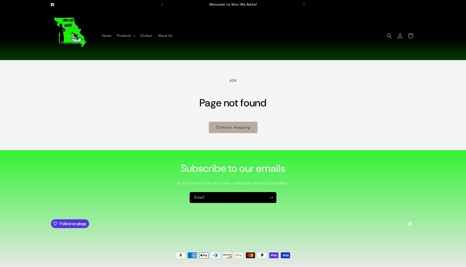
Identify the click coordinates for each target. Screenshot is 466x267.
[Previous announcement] (162, 4)
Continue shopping (233, 127)
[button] (125, 35)
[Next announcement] (304, 4)
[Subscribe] (271, 197)
